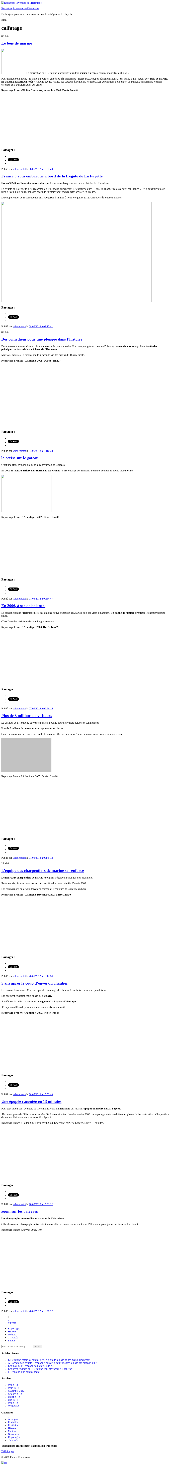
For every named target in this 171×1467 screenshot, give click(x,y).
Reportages (14, 1328)
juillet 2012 (14, 1396)
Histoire (12, 1331)
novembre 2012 (16, 1390)
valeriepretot (19, 169)
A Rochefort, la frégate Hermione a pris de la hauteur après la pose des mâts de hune (52, 1362)
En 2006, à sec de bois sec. (23, 606)
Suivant (12, 1322)
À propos (13, 1419)
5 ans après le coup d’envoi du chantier (34, 983)
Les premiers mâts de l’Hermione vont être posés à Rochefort (40, 1368)
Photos (11, 1340)
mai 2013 (13, 1384)
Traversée (13, 1337)
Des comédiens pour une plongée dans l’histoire (41, 339)
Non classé (14, 1434)
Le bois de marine (16, 43)
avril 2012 (13, 1405)
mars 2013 (13, 1387)
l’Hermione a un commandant (23, 1371)
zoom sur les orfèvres (19, 1211)
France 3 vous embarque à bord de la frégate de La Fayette (52, 176)
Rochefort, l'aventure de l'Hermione (20, 8)
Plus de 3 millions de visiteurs (26, 715)
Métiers (12, 1334)
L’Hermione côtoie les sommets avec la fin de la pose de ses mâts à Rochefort (49, 1359)
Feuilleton (13, 1425)
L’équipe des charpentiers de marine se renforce (42, 870)
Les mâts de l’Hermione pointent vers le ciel (31, 1365)
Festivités (13, 1422)
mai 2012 (13, 1402)
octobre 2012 (15, 1393)
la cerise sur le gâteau (19, 458)
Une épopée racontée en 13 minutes (31, 1101)
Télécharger (7, 1451)
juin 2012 (13, 1399)
